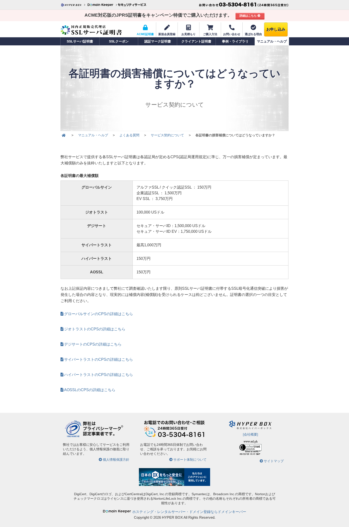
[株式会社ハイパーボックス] (74, 4)
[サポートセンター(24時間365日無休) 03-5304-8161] (243, 4)
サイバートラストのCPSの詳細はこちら (98, 359)
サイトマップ (274, 461)
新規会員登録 (166, 34)
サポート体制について (190, 459)
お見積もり (188, 34)
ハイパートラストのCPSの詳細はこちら (98, 375)
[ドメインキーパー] (102, 4)
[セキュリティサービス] (132, 4)
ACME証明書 (145, 34)
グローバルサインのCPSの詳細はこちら (98, 314)
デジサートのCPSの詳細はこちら (93, 344)
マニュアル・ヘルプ (272, 41)
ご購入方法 (210, 34)
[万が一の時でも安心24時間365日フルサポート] (174, 436)
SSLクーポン (119, 41)
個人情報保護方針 (116, 459)
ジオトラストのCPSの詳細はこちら (94, 329)
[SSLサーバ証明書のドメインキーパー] (64, 135)
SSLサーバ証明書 (80, 41)
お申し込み (275, 29)
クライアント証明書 (196, 41)
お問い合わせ (231, 34)
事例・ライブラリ (235, 41)
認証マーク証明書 (157, 41)
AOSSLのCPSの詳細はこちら (89, 390)
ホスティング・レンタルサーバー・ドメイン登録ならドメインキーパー (189, 512)
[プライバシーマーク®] (73, 436)
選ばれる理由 (253, 34)
